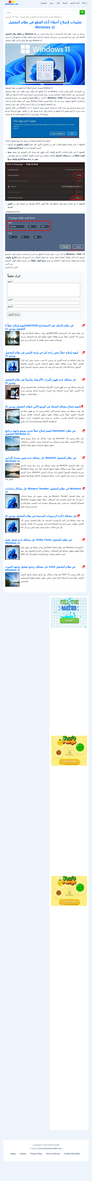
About (13, 1154)
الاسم (10, 300)
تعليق (10, 281)
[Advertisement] (69, 644)
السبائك (65, 3)
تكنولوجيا (44, 3)
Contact (23, 1154)
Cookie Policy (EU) (72, 1154)
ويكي (51, 3)
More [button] (84, 3)
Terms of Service (53, 1154)
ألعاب (58, 3)
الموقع (10, 306)
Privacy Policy (36, 1154)
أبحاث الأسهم (74, 3)
